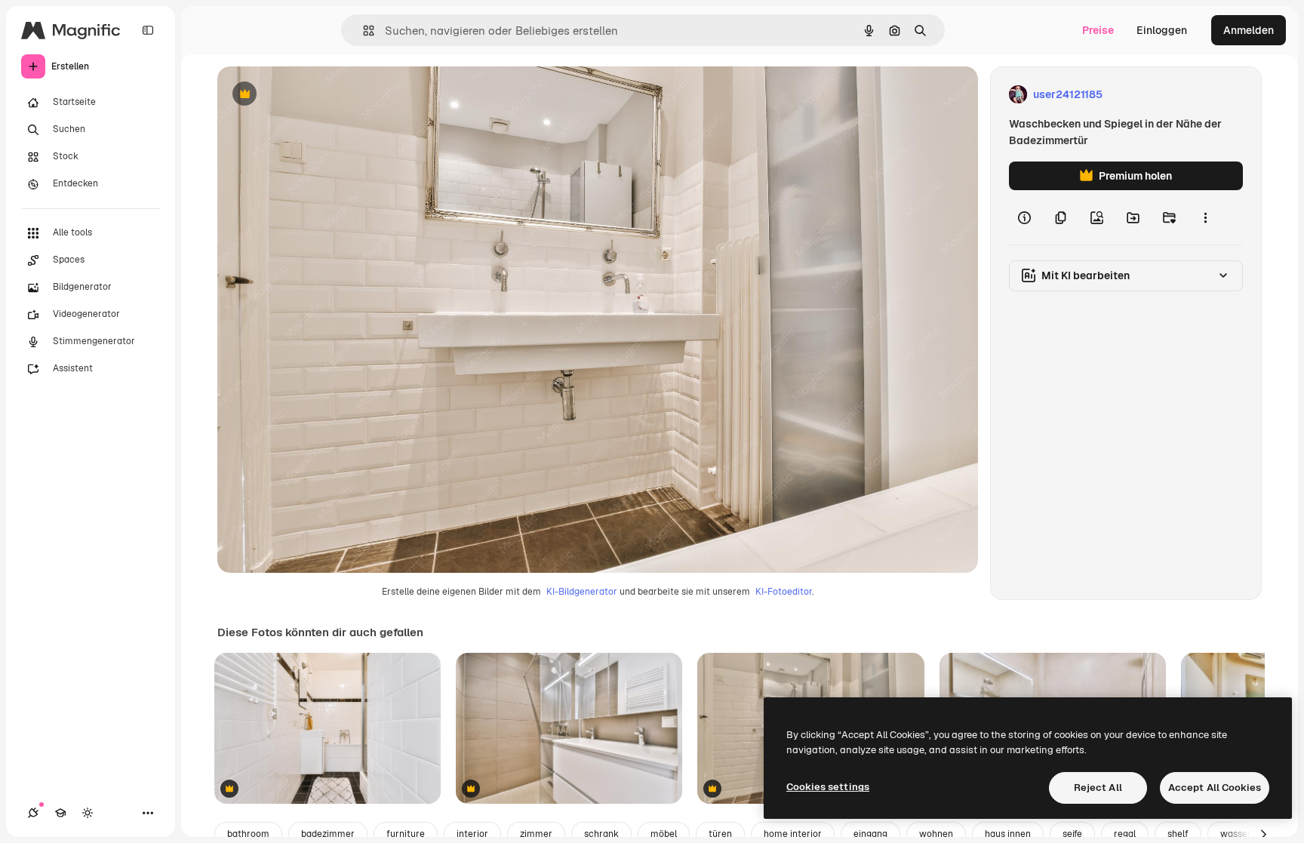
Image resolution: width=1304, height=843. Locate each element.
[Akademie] (60, 813)
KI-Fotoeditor (783, 592)
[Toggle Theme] (87, 813)
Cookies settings (827, 786)
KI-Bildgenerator (581, 592)
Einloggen (1161, 30)
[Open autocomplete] (362, 30)
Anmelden (1248, 30)
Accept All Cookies (1214, 787)
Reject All (1098, 787)
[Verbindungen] (33, 813)
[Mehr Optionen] (1205, 217)
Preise (1098, 30)
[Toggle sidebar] (148, 30)
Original (314, 95)
